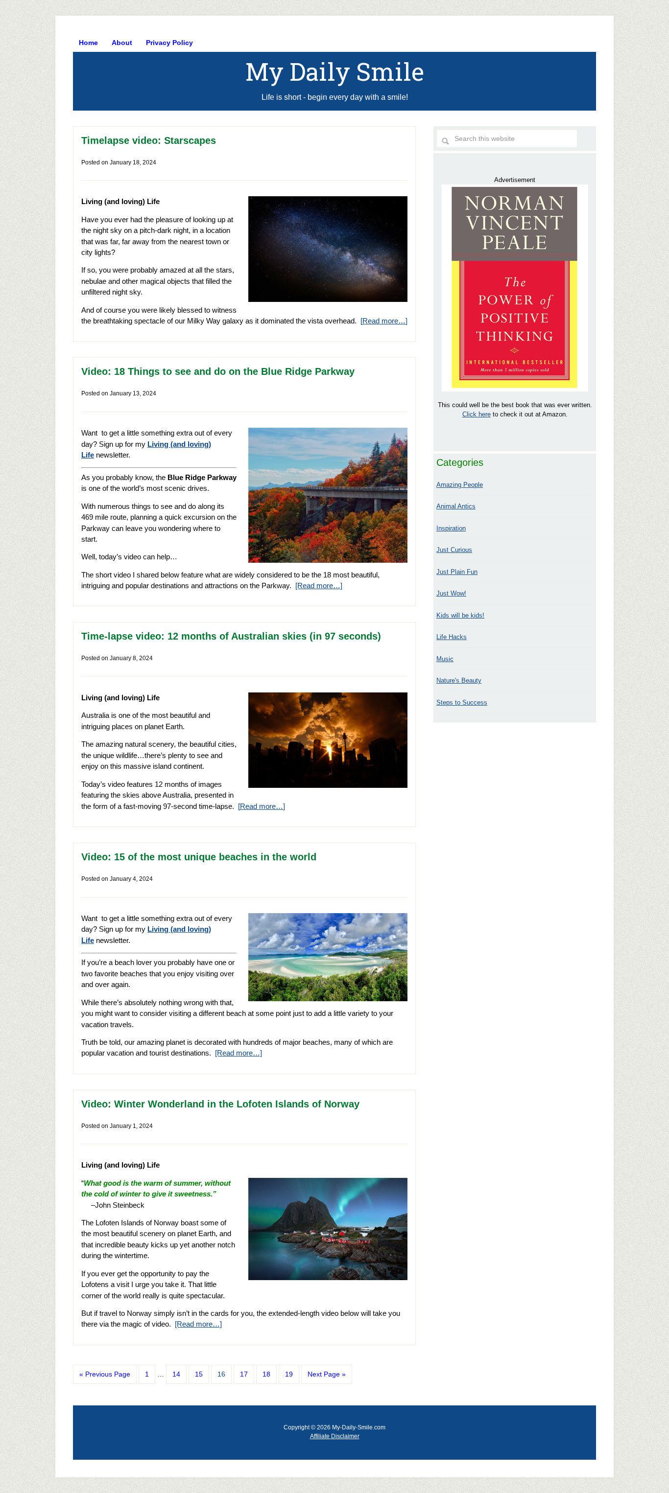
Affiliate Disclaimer (334, 1436)
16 (221, 1374)
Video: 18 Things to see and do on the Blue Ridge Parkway (218, 371)
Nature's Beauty (458, 680)
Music (445, 659)
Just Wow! (451, 593)
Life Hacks (451, 637)
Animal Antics (456, 506)
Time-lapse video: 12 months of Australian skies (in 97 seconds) (231, 636)
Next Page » (327, 1374)
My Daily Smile (334, 71)
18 (266, 1374)
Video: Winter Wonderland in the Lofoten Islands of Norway (220, 1104)
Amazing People (459, 484)
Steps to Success (461, 702)
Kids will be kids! (460, 615)
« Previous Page (104, 1374)
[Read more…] (383, 321)
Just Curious (454, 549)
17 (244, 1374)
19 (289, 1374)
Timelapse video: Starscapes (148, 140)
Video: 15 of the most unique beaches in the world (198, 856)
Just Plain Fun (457, 571)
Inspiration (451, 528)
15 (199, 1374)
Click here (476, 414)
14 (176, 1374)
